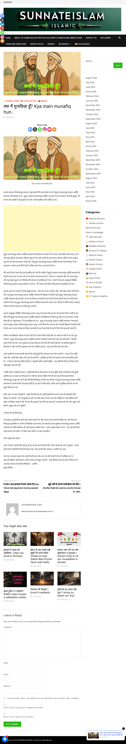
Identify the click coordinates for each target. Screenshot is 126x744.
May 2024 (90, 191)
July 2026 (90, 82)
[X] (35, 129)
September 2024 (93, 173)
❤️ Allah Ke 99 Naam (95, 218)
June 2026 (90, 87)
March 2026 (91, 91)
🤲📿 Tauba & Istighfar (97, 296)
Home (8, 37)
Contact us (91, 37)
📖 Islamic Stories (94, 259)
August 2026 (91, 77)
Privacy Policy (37, 44)
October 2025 (92, 114)
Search (89, 61)
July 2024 (90, 182)
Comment (8, 627)
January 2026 (92, 100)
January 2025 (92, 155)
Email (7, 674)
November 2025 (93, 109)
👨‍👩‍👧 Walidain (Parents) (96, 246)
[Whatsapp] (40, 129)
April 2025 (90, 141)
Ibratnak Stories (93, 227)
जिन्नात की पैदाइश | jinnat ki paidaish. (41, 591)
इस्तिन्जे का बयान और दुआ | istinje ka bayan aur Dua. (67, 592)
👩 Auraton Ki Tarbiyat (96, 250)
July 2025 (90, 128)
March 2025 (91, 146)
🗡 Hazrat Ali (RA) (94, 282)
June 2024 (90, 187)
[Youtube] (49, 129)
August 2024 (91, 178)
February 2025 (92, 150)
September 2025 (93, 118)
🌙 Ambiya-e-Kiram (95, 241)
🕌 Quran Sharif (93, 277)
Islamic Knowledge (94, 232)
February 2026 (92, 96)
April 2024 (90, 196)
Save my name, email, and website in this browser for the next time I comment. (43, 698)
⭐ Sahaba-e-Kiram (11, 101)
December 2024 (93, 159)
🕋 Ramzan (63, 44)
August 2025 (91, 123)
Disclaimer (105, 37)
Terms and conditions (16, 44)
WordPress (47, 740)
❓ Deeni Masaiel (94, 236)
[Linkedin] (2, 24)
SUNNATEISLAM (25, 740)
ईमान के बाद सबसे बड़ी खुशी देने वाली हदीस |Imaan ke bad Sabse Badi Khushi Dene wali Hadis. (41, 556)
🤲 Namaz (90, 291)
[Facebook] (30, 129)
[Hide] (1, 45)
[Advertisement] (42, 228)
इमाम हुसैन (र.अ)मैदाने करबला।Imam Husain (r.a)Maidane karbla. (15, 594)
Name (6, 663)
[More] (54, 129)
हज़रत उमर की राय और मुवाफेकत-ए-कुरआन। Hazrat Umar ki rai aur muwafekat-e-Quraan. (68, 556)
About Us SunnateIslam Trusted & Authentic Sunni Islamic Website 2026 (48, 37)
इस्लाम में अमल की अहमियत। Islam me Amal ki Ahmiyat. (14, 552)
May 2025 (90, 137)
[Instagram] (44, 129)
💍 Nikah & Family (94, 255)
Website (7, 686)
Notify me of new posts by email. (19, 717)
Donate (51, 44)
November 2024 (93, 164)
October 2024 (92, 169)
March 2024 (91, 200)
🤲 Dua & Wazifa (82, 44)
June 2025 (90, 132)
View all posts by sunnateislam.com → (38, 511)
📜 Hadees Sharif (94, 268)
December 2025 (93, 105)
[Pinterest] (2, 28)
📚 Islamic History (29, 101)
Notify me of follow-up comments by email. (24, 708)
